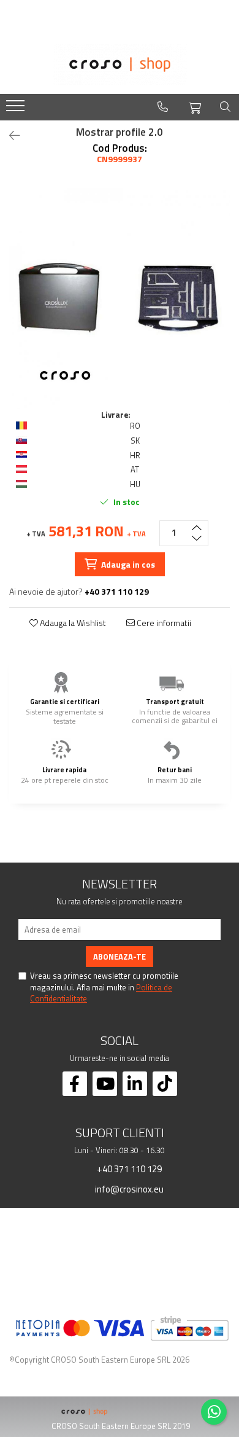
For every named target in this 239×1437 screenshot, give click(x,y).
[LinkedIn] (135, 1083)
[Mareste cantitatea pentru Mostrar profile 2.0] (197, 527)
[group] (119, 298)
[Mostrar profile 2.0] (119, 298)
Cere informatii (163, 623)
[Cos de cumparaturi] (195, 106)
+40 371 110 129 (128, 1168)
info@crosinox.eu (128, 1189)
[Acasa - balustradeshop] (119, 64)
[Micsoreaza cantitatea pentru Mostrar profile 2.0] (197, 539)
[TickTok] (165, 1083)
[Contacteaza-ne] (162, 107)
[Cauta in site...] (225, 107)
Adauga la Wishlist (72, 623)
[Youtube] (105, 1083)
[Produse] (17, 109)
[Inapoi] (9, 135)
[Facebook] (75, 1083)
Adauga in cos (127, 564)
